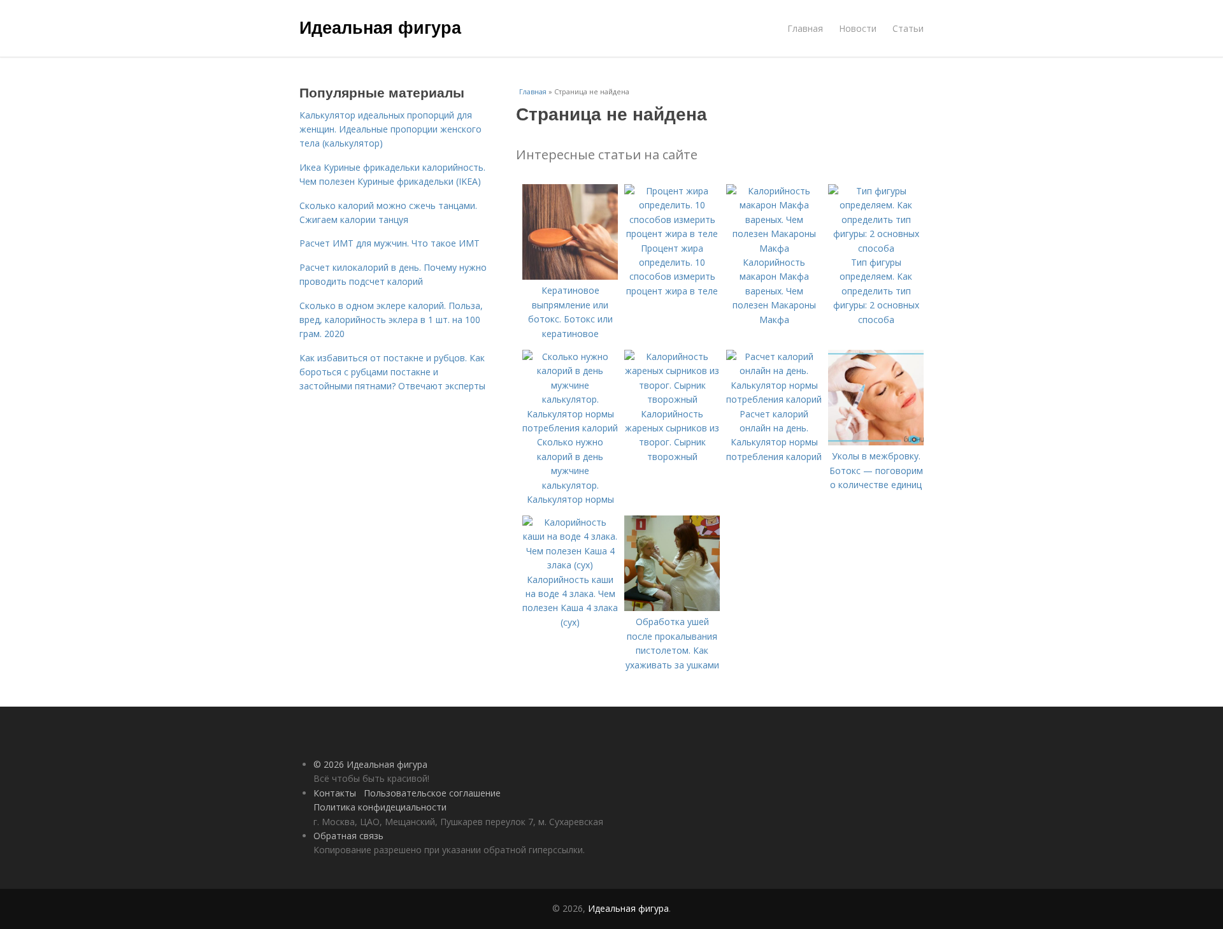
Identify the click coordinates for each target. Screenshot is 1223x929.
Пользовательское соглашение (432, 793)
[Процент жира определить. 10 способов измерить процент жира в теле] (672, 233)
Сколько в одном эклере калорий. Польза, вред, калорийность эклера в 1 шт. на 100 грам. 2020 (391, 319)
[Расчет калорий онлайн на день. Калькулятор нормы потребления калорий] (774, 399)
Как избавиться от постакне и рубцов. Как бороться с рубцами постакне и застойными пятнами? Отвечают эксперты (392, 372)
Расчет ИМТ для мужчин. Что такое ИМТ (389, 243)
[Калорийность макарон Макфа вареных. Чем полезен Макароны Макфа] (774, 248)
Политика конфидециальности (380, 807)
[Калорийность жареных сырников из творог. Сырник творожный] (672, 399)
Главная (805, 28)
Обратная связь (348, 836)
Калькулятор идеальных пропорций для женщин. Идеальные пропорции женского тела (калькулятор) (390, 129)
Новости (857, 28)
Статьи (908, 28)
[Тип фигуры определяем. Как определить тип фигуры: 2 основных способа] (876, 248)
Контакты (334, 793)
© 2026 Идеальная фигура (370, 764)
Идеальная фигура (380, 27)
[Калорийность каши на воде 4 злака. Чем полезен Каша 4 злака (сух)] (570, 565)
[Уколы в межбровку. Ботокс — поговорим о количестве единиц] (876, 442)
